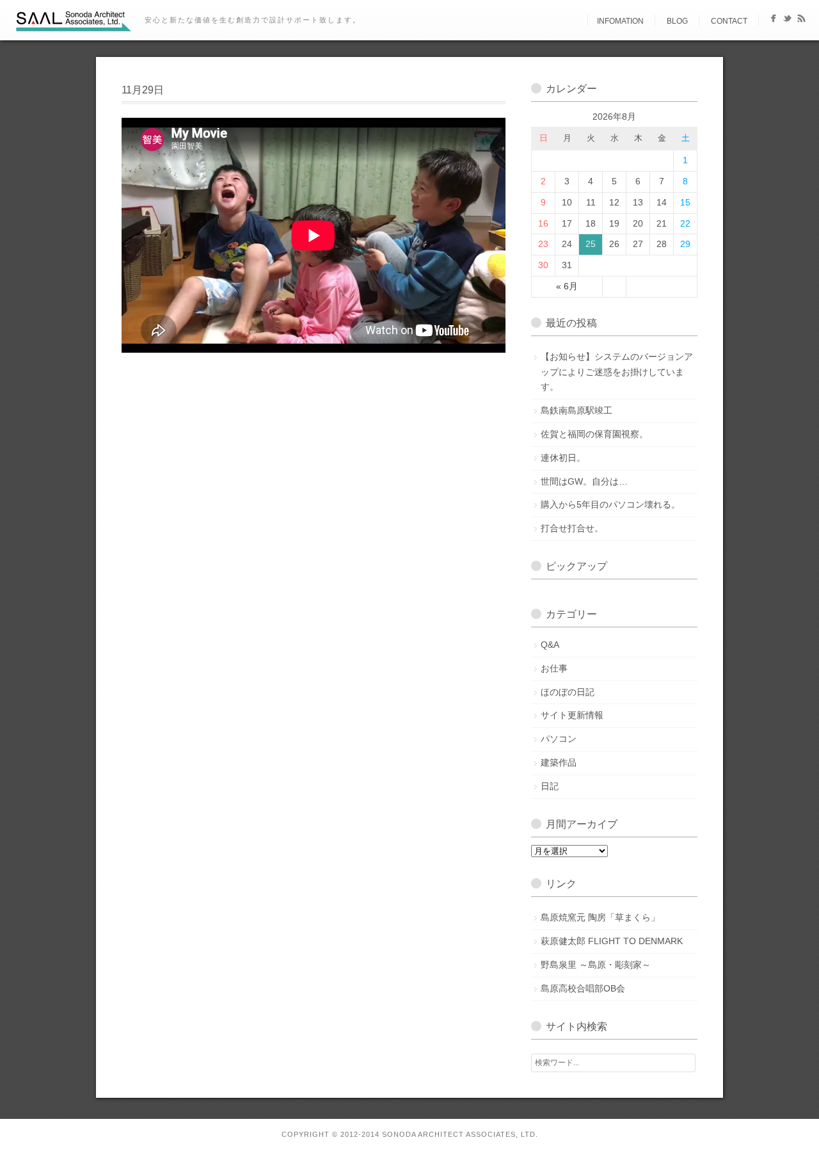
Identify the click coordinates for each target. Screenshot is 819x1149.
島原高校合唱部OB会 (583, 988)
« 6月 (567, 286)
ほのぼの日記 (567, 692)
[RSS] (801, 21)
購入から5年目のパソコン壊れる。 (610, 504)
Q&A (550, 644)
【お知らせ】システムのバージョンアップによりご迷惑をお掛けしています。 (617, 371)
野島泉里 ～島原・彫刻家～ (596, 965)
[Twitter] (787, 21)
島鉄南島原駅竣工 (576, 410)
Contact (729, 21)
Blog (677, 21)
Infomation (620, 21)
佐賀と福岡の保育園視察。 (594, 434)
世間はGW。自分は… (584, 481)
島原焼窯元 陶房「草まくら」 (600, 917)
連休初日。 (563, 458)
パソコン (558, 739)
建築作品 (558, 762)
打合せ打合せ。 (572, 528)
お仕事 (554, 668)
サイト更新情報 (572, 715)
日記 (550, 786)
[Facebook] (773, 21)
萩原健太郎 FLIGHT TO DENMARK (612, 941)
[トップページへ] (576, 21)
